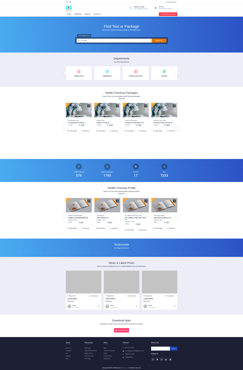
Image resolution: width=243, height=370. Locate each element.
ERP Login (88, 358)
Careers (68, 356)
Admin (74, 305)
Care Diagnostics (84, 35)
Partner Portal (89, 356)
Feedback (69, 350)
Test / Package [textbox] (82, 40)
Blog (67, 358)
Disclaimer (107, 358)
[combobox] (114, 41)
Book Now (86, 131)
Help (105, 348)
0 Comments (94, 296)
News (105, 353)
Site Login (88, 348)
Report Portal (89, 353)
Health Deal (77, 14)
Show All (121, 99)
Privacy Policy (108, 356)
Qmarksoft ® (125, 368)
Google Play (122, 330)
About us (68, 348)
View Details (73, 131)
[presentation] (65, 73)
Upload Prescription (169, 14)
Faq (67, 353)
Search (159, 40)
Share (173, 348)
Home (69, 14)
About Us (87, 14)
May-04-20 (72, 296)
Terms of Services (109, 350)
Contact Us (97, 14)
